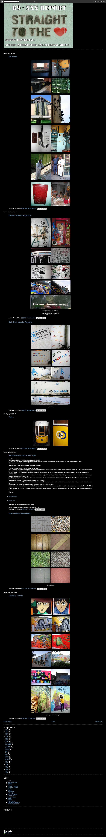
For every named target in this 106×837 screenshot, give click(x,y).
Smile (9, 798)
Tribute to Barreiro (16, 596)
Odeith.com (11, 791)
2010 (7, 734)
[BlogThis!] (40, 209)
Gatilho (10, 789)
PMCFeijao (11, 793)
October (7, 746)
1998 (7, 769)
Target (9, 799)
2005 (7, 761)
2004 (7, 762)
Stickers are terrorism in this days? (22, 455)
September (8, 748)
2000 (7, 766)
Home (53, 721)
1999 (7, 767)
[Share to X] (42, 209)
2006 (7, 741)
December (8, 743)
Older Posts (98, 721)
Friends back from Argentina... (20, 215)
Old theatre (13, 57)
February (8, 759)
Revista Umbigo (12, 794)
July (6, 751)
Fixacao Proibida (13, 786)
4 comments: (32, 718)
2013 (7, 730)
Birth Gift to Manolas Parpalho (20, 322)
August (7, 749)
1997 (7, 771)
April (6, 756)
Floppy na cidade (13, 787)
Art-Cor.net (11, 781)
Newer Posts (7, 721)
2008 (7, 738)
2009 (7, 736)
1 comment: (31, 509)
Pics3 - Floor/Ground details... (20, 513)
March (7, 758)
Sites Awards (12, 797)
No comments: (32, 208)
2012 (7, 731)
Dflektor (10, 785)
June (6, 753)
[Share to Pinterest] (46, 209)
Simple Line (11, 795)
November (8, 744)
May (6, 754)
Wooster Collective (13, 803)
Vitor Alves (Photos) (14, 802)
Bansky (10, 783)
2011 (7, 733)
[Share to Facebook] (44, 209)
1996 (7, 772)
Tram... (11, 417)
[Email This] (38, 209)
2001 (7, 764)
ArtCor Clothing (12, 782)
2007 (7, 739)
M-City (10, 790)
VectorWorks (11, 801)
